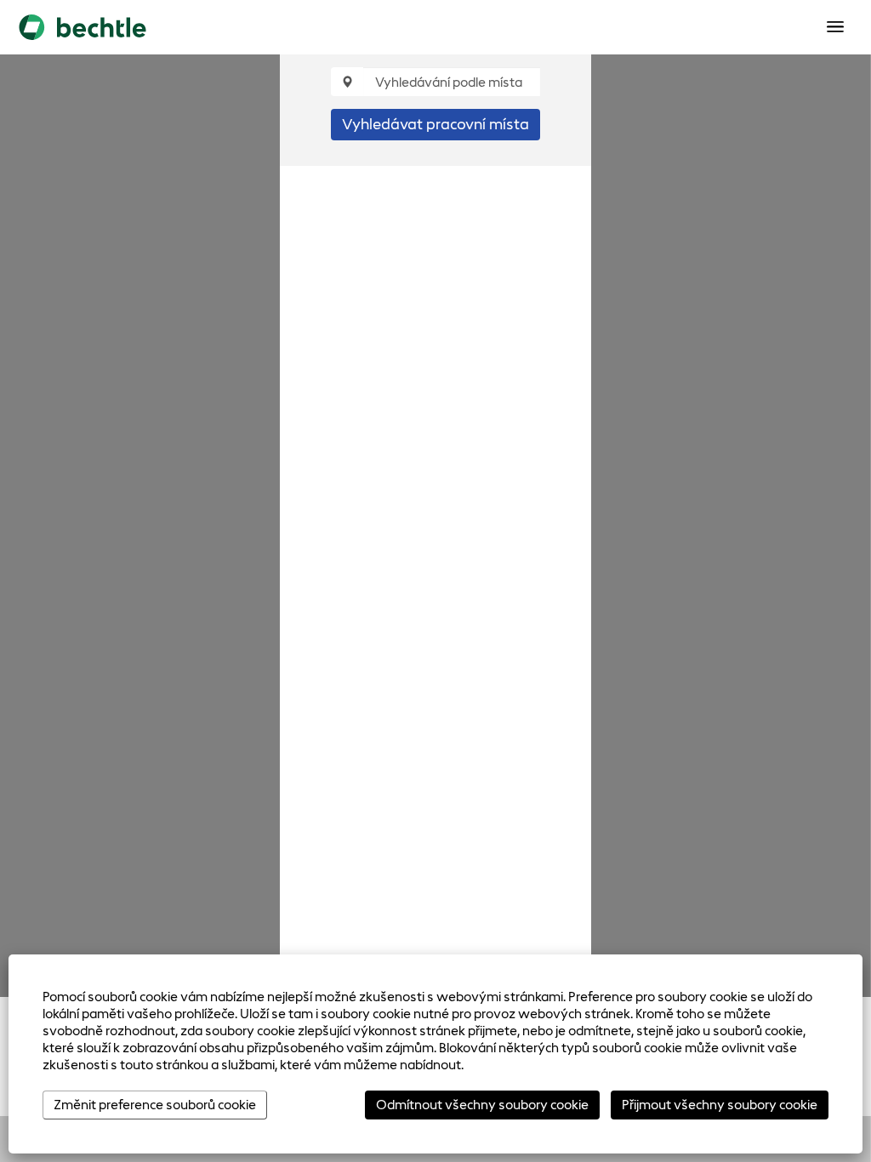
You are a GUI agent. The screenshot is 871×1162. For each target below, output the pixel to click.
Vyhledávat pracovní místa (435, 124)
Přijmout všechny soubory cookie (719, 1104)
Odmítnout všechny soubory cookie (482, 1104)
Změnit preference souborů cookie (155, 1104)
